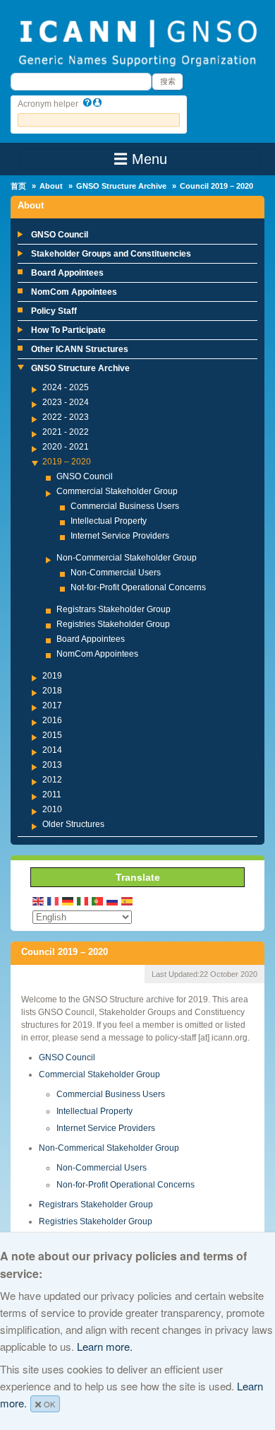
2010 (52, 809)
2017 (52, 705)
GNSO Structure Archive (121, 186)
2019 (52, 676)
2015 (52, 735)
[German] (68, 900)
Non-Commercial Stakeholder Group (126, 558)
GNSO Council (59, 235)
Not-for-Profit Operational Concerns (138, 587)
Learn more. (105, 1346)
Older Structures (73, 824)
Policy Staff (54, 311)
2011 (51, 794)
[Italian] (83, 900)
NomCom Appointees (74, 292)
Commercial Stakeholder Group (117, 491)
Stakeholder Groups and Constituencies (111, 254)
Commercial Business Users (125, 506)
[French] (53, 900)
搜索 (168, 81)
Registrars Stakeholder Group (113, 609)
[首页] (137, 41)
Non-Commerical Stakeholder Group (109, 1148)
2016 (52, 720)
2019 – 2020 (66, 462)
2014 (52, 750)
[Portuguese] (98, 900)
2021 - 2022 (65, 432)
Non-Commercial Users (116, 573)
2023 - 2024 (65, 402)
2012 (52, 780)
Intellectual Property (109, 521)
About (51, 186)
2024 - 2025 (65, 387)
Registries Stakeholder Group (113, 624)
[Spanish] (127, 900)
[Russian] (112, 900)
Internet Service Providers (120, 536)
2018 (52, 691)
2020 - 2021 (65, 447)
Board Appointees (67, 273)
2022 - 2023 (65, 417)
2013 (52, 765)
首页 (18, 186)
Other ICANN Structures (79, 349)
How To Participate (68, 330)
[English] (38, 900)
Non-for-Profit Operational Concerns (125, 1185)
